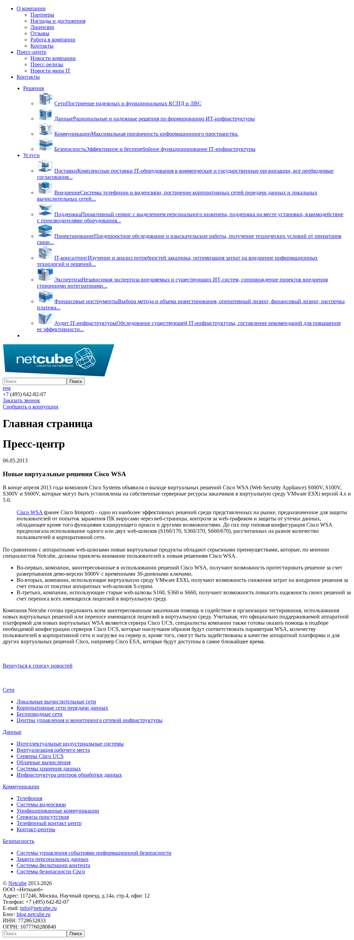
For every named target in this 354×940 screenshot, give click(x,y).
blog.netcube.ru (33, 914)
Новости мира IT (50, 71)
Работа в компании (52, 39)
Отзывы (39, 33)
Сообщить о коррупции (30, 407)
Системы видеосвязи (41, 804)
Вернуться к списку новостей (38, 666)
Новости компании (53, 58)
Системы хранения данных (49, 768)
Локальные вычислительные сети (56, 701)
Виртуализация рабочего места (53, 750)
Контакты (42, 46)
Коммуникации (21, 786)
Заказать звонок (21, 400)
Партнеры (42, 15)
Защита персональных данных (52, 859)
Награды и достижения (57, 21)
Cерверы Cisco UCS (40, 756)
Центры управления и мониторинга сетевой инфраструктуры (89, 720)
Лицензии (42, 27)
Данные (12, 732)
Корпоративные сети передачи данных (62, 708)
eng (7, 388)
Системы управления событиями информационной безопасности (94, 853)
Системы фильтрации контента (53, 865)
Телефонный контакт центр (49, 823)
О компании (31, 8)
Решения (33, 88)
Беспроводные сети (40, 714)
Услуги (31, 155)
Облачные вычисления (44, 762)
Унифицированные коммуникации (58, 811)
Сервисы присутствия (43, 817)
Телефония (29, 798)
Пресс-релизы (46, 64)
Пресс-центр (31, 52)
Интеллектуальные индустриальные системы (70, 744)
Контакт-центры (36, 829)
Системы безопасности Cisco (51, 871)
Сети (9, 690)
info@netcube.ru (38, 908)
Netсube (17, 883)
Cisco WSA (30, 512)
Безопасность (18, 841)
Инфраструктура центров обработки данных (69, 775)
